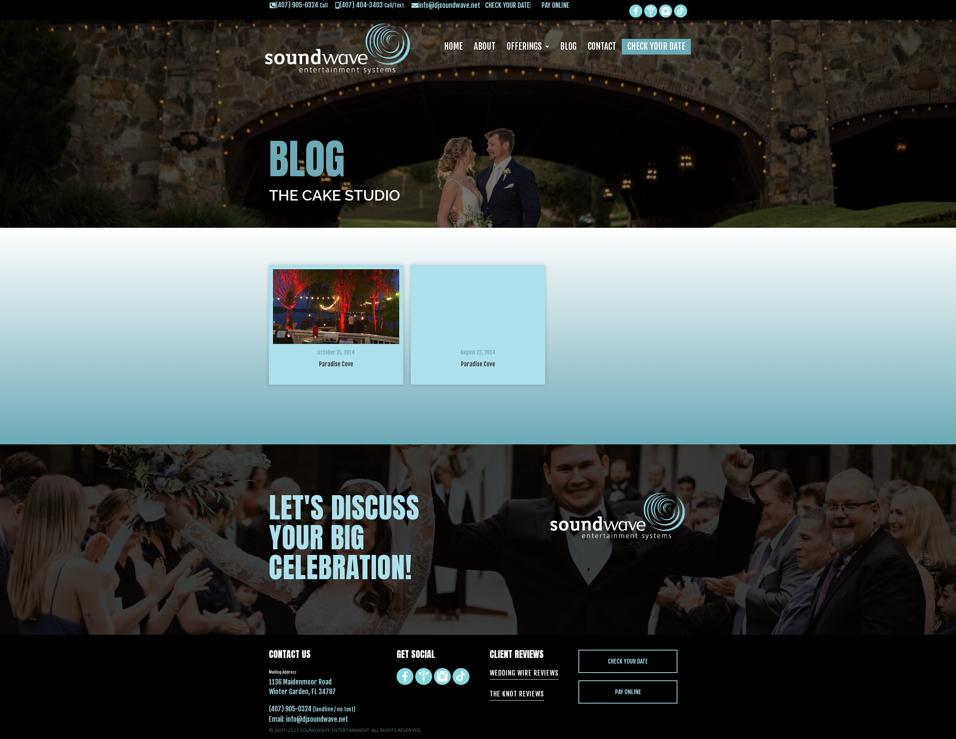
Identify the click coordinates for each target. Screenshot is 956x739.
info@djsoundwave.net (317, 719)
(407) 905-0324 (290, 709)
